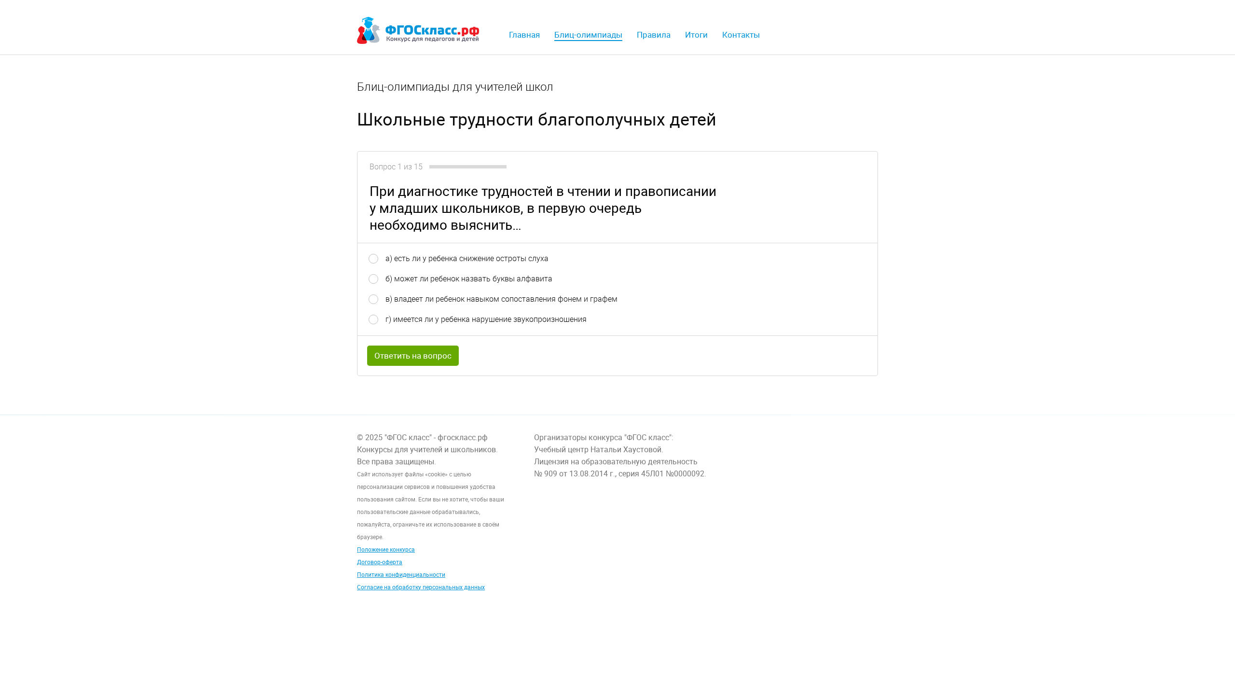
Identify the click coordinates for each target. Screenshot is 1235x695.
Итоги (696, 34)
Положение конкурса (386, 549)
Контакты (741, 34)
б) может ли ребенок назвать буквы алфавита (468, 278)
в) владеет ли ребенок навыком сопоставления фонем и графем (501, 298)
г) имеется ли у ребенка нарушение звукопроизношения (486, 319)
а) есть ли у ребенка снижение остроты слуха (467, 258)
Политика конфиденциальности (401, 574)
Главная (524, 34)
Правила (654, 34)
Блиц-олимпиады (588, 34)
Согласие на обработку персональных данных (421, 587)
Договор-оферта (379, 562)
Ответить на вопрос (413, 355)
